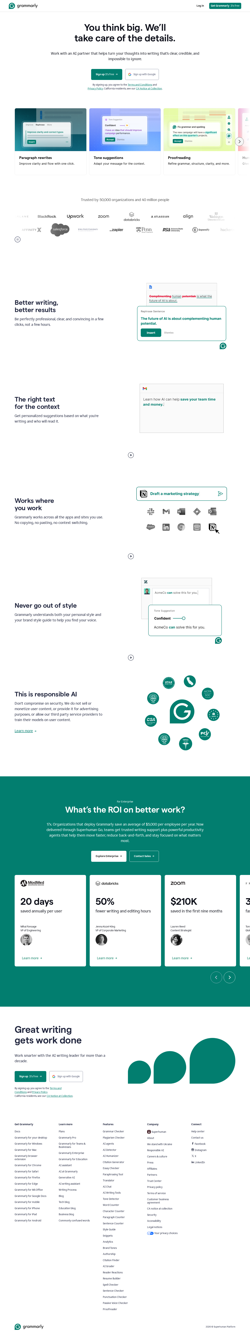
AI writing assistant (69, 1183)
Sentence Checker (113, 1290)
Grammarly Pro (67, 1137)
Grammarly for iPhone (27, 1208)
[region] (125, 141)
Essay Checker (111, 1168)
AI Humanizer (111, 1156)
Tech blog (64, 1202)
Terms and (55, 1088)
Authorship (109, 1254)
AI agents (108, 1143)
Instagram (201, 1150)
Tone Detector (111, 1199)
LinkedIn (200, 1162)
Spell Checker (110, 1284)
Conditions (21, 1092)
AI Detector (109, 1150)
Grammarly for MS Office (29, 1189)
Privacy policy (155, 1187)
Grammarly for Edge (26, 1183)
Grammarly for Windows (28, 1143)
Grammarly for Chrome (28, 1165)
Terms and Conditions (140, 84)
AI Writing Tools (112, 1192)
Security (151, 1214)
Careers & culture (157, 1156)
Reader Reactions (113, 1272)
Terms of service (156, 1193)
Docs (17, 1131)
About (150, 1138)
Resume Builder (112, 1278)
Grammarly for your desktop (31, 1137)
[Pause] (17, 239)
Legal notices (154, 1227)
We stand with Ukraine (159, 1144)
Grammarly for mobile (27, 1202)
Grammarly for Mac (26, 1150)
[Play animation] (131, 455)
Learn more (24, 731)
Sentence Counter (113, 1223)
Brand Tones (110, 1248)
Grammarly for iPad (26, 1214)
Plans (62, 1131)
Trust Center (154, 1181)
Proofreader (110, 1309)
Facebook (200, 1143)
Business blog (66, 1214)
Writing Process (68, 1189)
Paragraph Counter (114, 1217)
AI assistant (65, 1165)
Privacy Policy (95, 88)
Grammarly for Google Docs (30, 1196)
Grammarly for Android (28, 1220)
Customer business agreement (158, 1201)
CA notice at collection (159, 1208)
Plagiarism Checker (114, 1137)
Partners (152, 1174)
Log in (200, 5)
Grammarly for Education (73, 1159)
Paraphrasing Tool (113, 1174)
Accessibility (154, 1221)
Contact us (197, 1137)
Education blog (67, 1208)
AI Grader (108, 1266)
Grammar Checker (113, 1131)
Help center (198, 1131)
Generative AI (67, 1177)
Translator (108, 1180)
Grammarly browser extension (26, 1157)
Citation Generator (113, 1162)
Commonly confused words (74, 1220)
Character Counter (113, 1211)
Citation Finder (111, 1260)
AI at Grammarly (68, 1171)
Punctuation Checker (115, 1297)
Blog (61, 1196)
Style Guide (109, 1229)
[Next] (239, 141)
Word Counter (111, 1205)
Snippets (108, 1235)
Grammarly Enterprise (71, 1153)
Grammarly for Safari (26, 1171)
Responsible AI (155, 1150)
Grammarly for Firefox (27, 1177)
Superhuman (159, 1131)
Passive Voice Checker (115, 1303)
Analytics (108, 1241)
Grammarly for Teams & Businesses (72, 1145)
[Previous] (216, 977)
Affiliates (152, 1168)
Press (150, 1162)
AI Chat (107, 1186)
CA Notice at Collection (149, 88)
